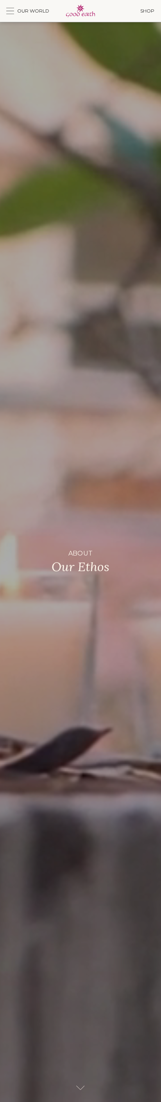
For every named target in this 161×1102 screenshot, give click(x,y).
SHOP (147, 11)
